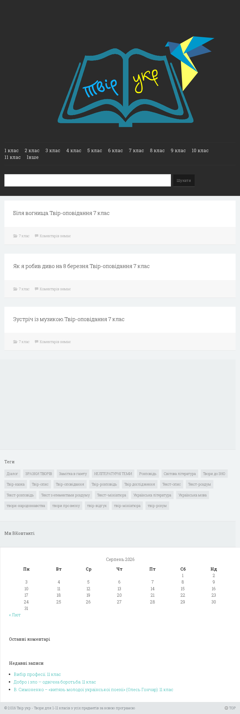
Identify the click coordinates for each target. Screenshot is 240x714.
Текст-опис (171, 484)
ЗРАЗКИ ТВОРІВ (38, 473)
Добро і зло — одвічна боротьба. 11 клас (55, 682)
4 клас (73, 150)
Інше (33, 157)
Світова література (180, 473)
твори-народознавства (26, 505)
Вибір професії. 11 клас (37, 674)
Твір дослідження (139, 484)
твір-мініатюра (127, 505)
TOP (232, 707)
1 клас (11, 150)
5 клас (94, 150)
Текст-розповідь (20, 495)
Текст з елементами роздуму (65, 495)
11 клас (12, 157)
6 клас (115, 150)
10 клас (200, 150)
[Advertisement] (48, 405)
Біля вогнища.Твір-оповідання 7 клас (61, 212)
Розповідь (148, 473)
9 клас (178, 150)
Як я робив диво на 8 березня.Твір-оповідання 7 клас (81, 265)
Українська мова (193, 495)
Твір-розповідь (104, 484)
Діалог (12, 473)
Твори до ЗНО (214, 473)
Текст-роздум (199, 484)
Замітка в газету (73, 473)
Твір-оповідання (70, 484)
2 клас (32, 150)
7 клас (136, 150)
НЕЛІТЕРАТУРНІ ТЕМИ (113, 473)
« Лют (15, 615)
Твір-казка (16, 484)
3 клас (52, 150)
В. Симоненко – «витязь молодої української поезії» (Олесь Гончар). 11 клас (93, 689)
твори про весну (66, 505)
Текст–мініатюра (111, 495)
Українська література (152, 495)
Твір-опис (40, 484)
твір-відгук (97, 505)
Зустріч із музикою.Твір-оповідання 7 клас (69, 319)
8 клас (157, 150)
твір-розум (157, 505)
